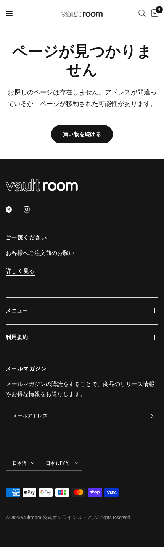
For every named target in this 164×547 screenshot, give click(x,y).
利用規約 (17, 337)
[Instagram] (32, 209)
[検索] (142, 13)
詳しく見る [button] (20, 271)
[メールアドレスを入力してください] (150, 416)
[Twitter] (14, 209)
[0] (153, 13)
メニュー (17, 310)
